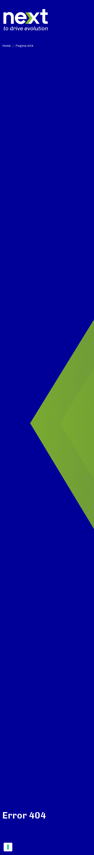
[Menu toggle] (87, 19)
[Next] (25, 19)
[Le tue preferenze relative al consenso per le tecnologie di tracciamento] (8, 847)
